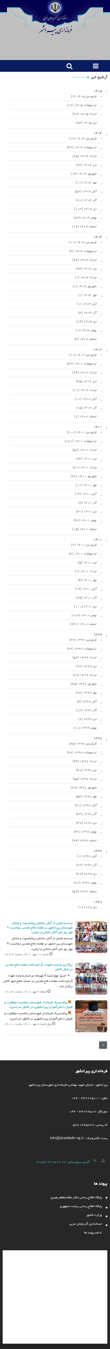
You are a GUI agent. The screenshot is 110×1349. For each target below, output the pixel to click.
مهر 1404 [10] (86, 182)
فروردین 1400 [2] (84, 544)
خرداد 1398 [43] (85, 761)
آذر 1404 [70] (86, 200)
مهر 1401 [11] (86, 485)
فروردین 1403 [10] (83, 242)
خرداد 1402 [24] (85, 372)
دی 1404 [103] (85, 209)
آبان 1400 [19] (86, 589)
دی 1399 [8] (87, 719)
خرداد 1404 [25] (85, 156)
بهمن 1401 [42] (85, 520)
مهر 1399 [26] (86, 692)
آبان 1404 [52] (86, 191)
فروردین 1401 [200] (82, 432)
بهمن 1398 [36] (85, 831)
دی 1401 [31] (86, 511)
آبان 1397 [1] (87, 856)
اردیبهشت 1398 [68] (82, 752)
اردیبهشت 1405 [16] (82, 105)
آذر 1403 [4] (87, 312)
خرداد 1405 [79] (85, 114)
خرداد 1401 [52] (85, 450)
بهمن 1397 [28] (85, 882)
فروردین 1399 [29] (83, 639)
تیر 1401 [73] (86, 458)
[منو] (94, 66)
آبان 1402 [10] (86, 399)
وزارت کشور (94, 1215)
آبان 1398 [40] (86, 805)
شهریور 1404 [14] (84, 173)
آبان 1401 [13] (86, 494)
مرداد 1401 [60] (85, 467)
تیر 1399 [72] (86, 666)
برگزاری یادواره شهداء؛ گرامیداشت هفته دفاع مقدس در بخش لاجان (39, 967)
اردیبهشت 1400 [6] (83, 553)
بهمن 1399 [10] (85, 728)
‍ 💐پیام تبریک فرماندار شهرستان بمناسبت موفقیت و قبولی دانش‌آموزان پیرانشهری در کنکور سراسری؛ (38, 1004)
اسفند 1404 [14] (84, 226)
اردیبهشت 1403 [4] (83, 251)
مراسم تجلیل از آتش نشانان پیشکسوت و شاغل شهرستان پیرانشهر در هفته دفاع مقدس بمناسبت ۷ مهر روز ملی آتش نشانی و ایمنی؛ (40, 927)
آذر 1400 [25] (86, 597)
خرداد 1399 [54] (85, 657)
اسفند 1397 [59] (84, 891)
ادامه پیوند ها (93, 1232)
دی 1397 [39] (86, 873)
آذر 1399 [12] (86, 710)
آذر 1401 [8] (87, 502)
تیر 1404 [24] (86, 165)
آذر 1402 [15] (86, 407)
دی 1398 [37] (86, 823)
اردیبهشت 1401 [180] (81, 441)
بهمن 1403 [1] (86, 330)
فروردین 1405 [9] (84, 96)
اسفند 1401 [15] (84, 529)
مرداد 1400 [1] (86, 571)
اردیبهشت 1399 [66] (82, 648)
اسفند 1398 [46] (84, 840)
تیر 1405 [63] (86, 122)
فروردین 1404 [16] (83, 138)
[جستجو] (68, 66)
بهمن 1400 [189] (84, 615)
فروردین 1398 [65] (83, 743)
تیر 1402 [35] (86, 381)
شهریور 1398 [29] (84, 787)
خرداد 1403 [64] (85, 260)
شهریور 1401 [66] (84, 476)
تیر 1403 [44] (86, 268)
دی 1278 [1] (87, 907)
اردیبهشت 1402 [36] (82, 363)
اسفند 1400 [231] (83, 624)
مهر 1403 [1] (87, 295)
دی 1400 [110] (85, 606)
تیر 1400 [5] (87, 562)
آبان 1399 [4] (87, 701)
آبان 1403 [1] (87, 304)
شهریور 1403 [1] (85, 286)
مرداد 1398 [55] (85, 778)
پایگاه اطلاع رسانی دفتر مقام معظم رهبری (76, 1197)
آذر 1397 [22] (86, 865)
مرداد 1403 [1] (86, 277)
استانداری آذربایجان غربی (85, 1224)
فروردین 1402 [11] (83, 355)
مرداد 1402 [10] (85, 390)
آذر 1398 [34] (86, 814)
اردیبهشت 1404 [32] (82, 147)
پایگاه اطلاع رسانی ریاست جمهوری (81, 1206)
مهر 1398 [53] (86, 796)
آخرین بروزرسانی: (63, 1162)
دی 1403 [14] (86, 321)
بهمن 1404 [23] (85, 217)
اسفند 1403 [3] (85, 339)
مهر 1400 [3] (87, 580)
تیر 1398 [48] (86, 770)
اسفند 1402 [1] (85, 416)
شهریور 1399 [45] (84, 684)
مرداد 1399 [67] (85, 675)
